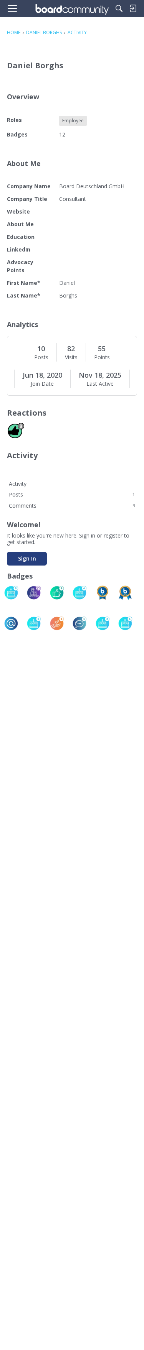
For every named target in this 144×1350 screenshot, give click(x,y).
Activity (17, 483)
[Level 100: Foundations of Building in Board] (102, 592)
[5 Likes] (57, 592)
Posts (41, 357)
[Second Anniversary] (102, 623)
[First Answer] (57, 623)
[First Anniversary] (125, 623)
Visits (71, 357)
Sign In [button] (27, 558)
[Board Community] (72, 8)
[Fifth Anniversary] (11, 592)
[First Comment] (79, 623)
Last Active (100, 383)
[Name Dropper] (11, 623)
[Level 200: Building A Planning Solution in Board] (125, 592)
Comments (72, 505)
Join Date (42, 383)
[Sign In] (133, 8)
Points (102, 357)
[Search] (119, 8)
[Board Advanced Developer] (33, 592)
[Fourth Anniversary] (79, 592)
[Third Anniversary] (33, 623)
